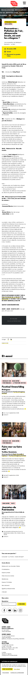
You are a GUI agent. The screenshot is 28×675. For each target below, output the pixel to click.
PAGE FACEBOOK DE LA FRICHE (11, 297)
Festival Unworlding (13, 386)
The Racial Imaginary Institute (17, 455)
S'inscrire (21, 604)
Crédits (4, 652)
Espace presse (6, 572)
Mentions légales (6, 654)
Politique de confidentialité (9, 655)
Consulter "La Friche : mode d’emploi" (13, 556)
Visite (13, 503)
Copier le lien (5, 343)
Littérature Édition (19, 383)
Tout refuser (17, 669)
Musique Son (7, 381)
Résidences (5, 579)
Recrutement (5, 585)
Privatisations (5, 569)
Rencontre (8, 24)
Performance (7, 383)
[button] (24, 3)
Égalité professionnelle (8, 588)
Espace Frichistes (7, 582)
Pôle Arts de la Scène (8, 576)
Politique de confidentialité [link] (17, 672)
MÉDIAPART (5, 299)
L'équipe (4, 592)
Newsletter (5, 601)
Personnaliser (5, 672)
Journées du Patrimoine (9, 508)
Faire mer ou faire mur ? (12, 448)
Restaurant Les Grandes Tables (11, 566)
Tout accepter (7, 669)
